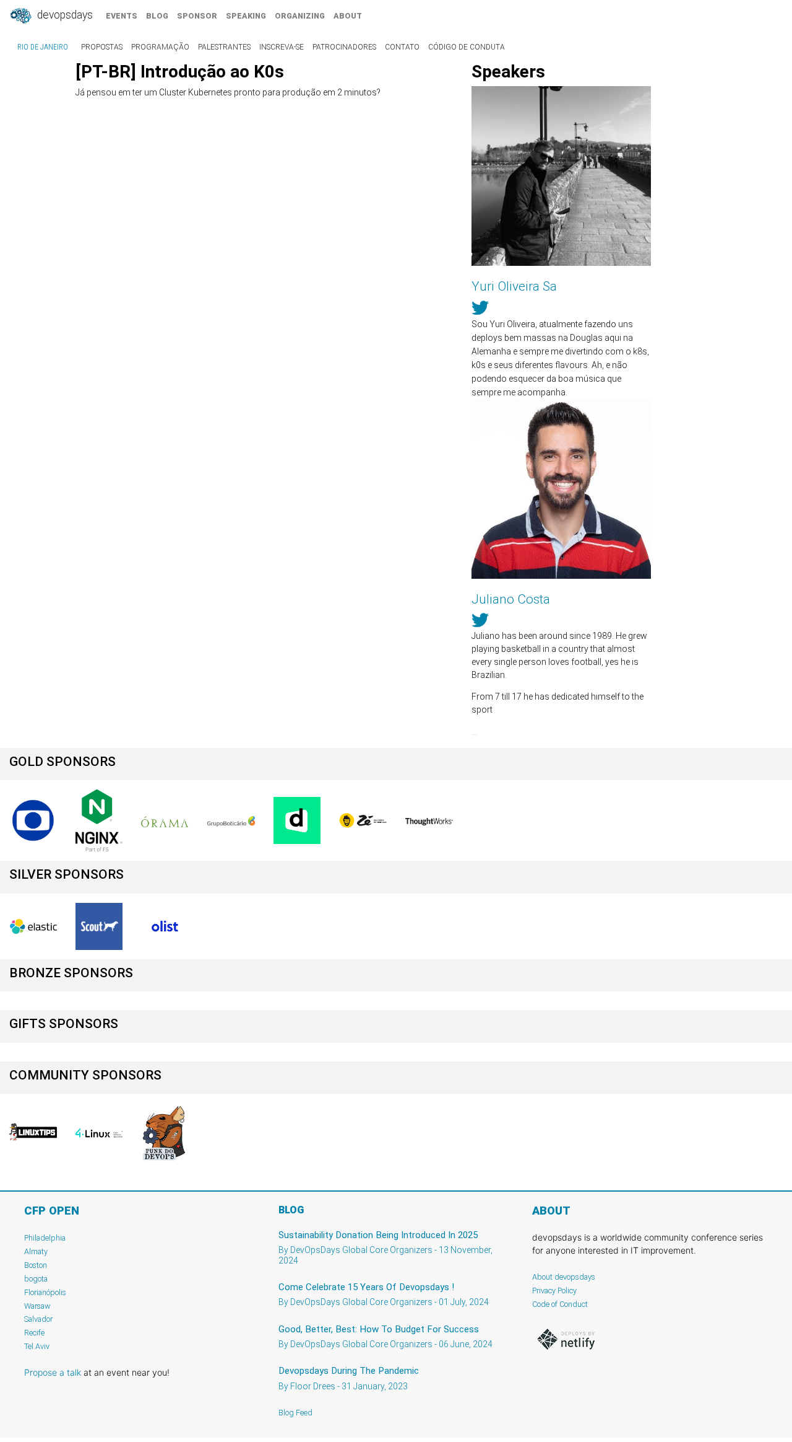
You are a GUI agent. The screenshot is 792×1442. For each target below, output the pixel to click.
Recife (34, 1332)
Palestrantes (224, 47)
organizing (300, 15)
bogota (36, 1278)
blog (157, 15)
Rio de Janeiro (42, 47)
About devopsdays (563, 1277)
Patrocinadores (344, 47)
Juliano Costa (510, 599)
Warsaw (37, 1306)
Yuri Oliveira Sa (514, 286)
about (348, 15)
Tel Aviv (37, 1346)
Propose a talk (52, 1372)
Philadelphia (45, 1237)
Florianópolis (45, 1292)
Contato (402, 47)
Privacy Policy (554, 1290)
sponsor (197, 15)
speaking (246, 15)
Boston (35, 1265)
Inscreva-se (281, 47)
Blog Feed (295, 1412)
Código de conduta (466, 47)
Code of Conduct (560, 1304)
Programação (160, 47)
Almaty (36, 1251)
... (474, 732)
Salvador (38, 1319)
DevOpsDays (64, 15)
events (121, 15)
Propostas (102, 47)
